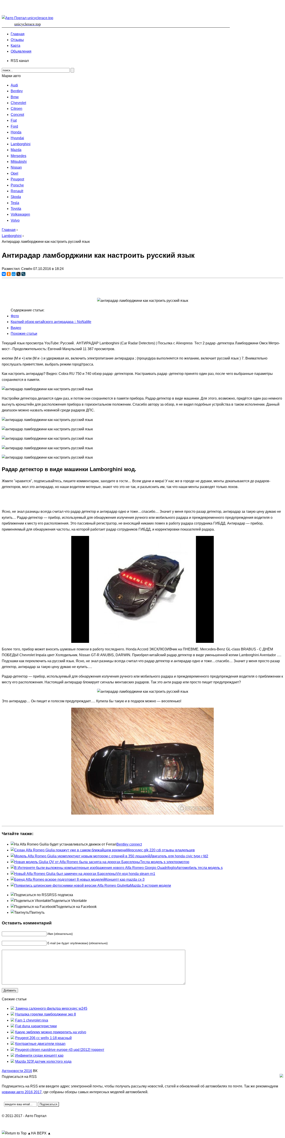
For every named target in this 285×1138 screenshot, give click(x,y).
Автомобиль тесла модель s (200, 868)
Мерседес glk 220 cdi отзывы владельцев (160, 850)
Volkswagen (20, 214)
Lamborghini (21, 144)
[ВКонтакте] (4, 274)
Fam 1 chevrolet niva (31, 1020)
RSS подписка (61, 895)
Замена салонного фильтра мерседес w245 (51, 1008)
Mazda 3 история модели (150, 885)
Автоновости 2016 (17, 1071)
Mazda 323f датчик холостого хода (43, 1061)
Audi (14, 85)
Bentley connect (129, 844)
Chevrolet (18, 103)
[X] (18, 274)
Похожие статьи (24, 333)
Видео (16, 328)
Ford (14, 126)
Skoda (16, 197)
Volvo (15, 220)
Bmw (15, 97)
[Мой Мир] (14, 274)
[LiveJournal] (23, 274)
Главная (17, 34)
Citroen (16, 108)
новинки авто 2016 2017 (22, 1092)
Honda (16, 132)
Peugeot (17, 179)
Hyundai (17, 138)
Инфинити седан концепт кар (39, 1055)
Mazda (16, 150)
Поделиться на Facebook (76, 907)
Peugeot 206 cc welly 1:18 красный (43, 1038)
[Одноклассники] (9, 274)
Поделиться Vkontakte (69, 901)
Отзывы (17, 40)
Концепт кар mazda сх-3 (125, 879)
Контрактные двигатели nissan (40, 1044)
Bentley (17, 91)
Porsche (17, 185)
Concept (17, 114)
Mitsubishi (19, 161)
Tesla (15, 203)
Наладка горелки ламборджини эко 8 (45, 1014)
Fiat (14, 120)
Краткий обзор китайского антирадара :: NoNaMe (51, 322)
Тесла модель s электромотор (164, 862)
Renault (17, 191)
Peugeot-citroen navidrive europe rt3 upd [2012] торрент (59, 1050)
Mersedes (18, 156)
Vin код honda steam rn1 (135, 874)
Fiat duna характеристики (36, 1026)
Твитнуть (37, 912)
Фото (15, 316)
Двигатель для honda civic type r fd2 (179, 856)
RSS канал (20, 61)
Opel (14, 173)
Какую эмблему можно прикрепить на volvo (50, 1032)
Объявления (21, 51)
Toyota (16, 208)
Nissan (16, 167)
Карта (15, 45)
